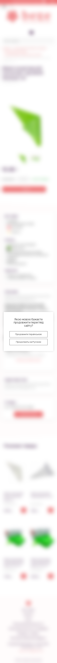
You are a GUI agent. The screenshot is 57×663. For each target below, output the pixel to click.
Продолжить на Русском (28, 341)
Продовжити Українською (28, 334)
